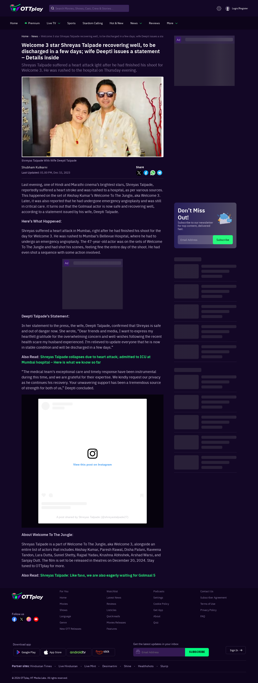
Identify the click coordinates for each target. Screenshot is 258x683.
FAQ (202, 616)
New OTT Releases (70, 628)
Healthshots (146, 666)
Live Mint (90, 666)
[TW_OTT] (21, 619)
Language (65, 616)
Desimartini (109, 666)
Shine (127, 666)
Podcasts (158, 591)
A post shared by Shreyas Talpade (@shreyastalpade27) (92, 517)
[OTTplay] (26, 8)
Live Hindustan (68, 666)
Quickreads (113, 616)
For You (64, 591)
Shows (63, 610)
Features (112, 628)
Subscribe (222, 240)
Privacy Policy (208, 610)
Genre (63, 622)
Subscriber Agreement (213, 597)
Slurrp (164, 666)
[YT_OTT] (36, 619)
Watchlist (112, 591)
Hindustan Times (41, 666)
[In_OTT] (28, 619)
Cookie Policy (161, 603)
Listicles (111, 610)
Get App (158, 610)
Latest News (114, 597)
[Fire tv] (103, 652)
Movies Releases (116, 622)
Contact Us (206, 591)
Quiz (155, 622)
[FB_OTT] (14, 619)
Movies (64, 603)
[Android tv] (79, 652)
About (156, 616)
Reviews (111, 603)
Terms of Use (207, 603)
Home (63, 597)
